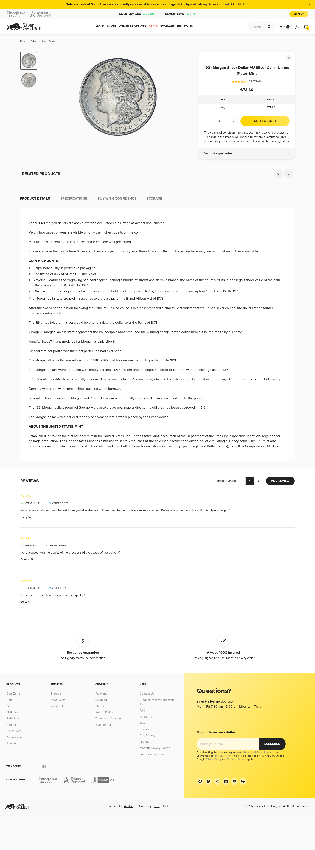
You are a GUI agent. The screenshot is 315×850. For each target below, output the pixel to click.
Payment (101, 693)
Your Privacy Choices (154, 754)
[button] (247, 153)
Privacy (144, 729)
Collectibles (14, 731)
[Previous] (47, 97)
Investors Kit (103, 725)
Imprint (144, 742)
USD (165, 806)
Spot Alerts (58, 700)
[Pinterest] (243, 781)
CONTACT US (240, 4)
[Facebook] (200, 781)
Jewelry (11, 743)
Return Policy (104, 712)
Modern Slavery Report (155, 748)
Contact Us (147, 693)
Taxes (143, 723)
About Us (146, 717)
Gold (136, 14)
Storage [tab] (154, 198)
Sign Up (299, 13)
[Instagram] (217, 781)
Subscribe (272, 744)
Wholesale (57, 706)
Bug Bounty (147, 735)
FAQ (142, 710)
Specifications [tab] (73, 198)
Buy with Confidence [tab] (117, 198)
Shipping (101, 700)
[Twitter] (208, 781)
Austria (128, 806)
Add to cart (265, 121)
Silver (180, 14)
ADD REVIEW (280, 481)
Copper (11, 725)
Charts (99, 706)
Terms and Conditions (109, 718)
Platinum (12, 712)
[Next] (189, 97)
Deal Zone (13, 693)
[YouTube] (234, 781)
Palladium (12, 718)
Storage (56, 693)
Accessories (14, 737)
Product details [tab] (35, 198)
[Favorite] (288, 58)
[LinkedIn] (225, 781)
